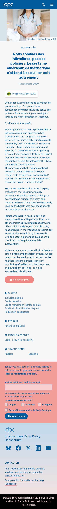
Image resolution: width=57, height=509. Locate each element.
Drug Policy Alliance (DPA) (19, 340)
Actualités (28, 47)
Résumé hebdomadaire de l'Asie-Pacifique (30, 410)
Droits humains (13, 301)
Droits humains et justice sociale (23, 305)
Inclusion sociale (14, 298)
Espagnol (33, 354)
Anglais (9, 354)
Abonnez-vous (16, 416)
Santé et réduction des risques (22, 308)
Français (30, 404)
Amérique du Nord (15, 326)
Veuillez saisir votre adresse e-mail (22, 382)
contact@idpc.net (15, 475)
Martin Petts (17, 501)
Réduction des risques (17, 312)
